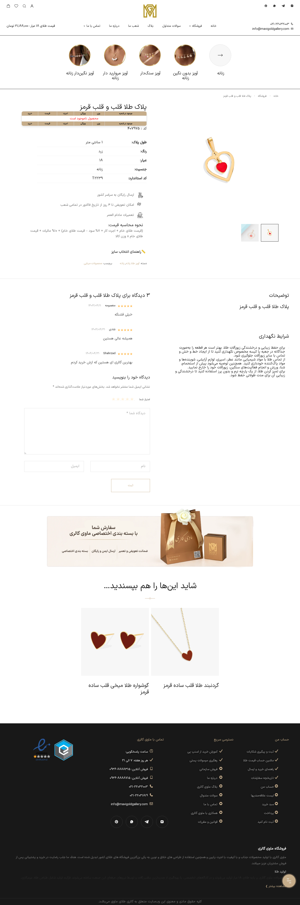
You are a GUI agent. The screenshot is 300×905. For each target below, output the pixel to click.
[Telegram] (283, 5)
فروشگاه (197, 26)
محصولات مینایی (93, 263)
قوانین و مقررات (208, 822)
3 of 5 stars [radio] (123, 399)
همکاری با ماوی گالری (205, 813)
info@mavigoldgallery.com (270, 29)
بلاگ (151, 26)
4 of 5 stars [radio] (118, 399)
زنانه (122, 263)
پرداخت (269, 813)
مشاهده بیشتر (277, 886)
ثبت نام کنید (266, 822)
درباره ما (114, 26)
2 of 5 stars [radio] (128, 399)
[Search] (24, 6)
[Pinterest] (265, 5)
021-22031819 (140, 795)
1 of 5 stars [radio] (132, 399)
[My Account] (32, 6)
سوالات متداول (171, 26)
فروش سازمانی (209, 769)
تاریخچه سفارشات (263, 778)
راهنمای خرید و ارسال (261, 769)
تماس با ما (93, 26)
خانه (213, 26)
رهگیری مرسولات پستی (204, 760)
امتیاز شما (144, 399)
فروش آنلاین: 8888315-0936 (130, 769)
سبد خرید (268, 804)
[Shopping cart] (8, 6)
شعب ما (133, 26)
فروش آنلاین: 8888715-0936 (130, 778)
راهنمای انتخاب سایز (126, 251)
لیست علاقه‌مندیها (262, 795)
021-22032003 (279, 24)
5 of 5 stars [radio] (114, 399)
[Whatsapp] (274, 5)
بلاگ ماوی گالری (208, 787)
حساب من (267, 787)
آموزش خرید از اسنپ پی (203, 751)
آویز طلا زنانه (132, 263)
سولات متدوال (209, 795)
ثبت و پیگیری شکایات (261, 751)
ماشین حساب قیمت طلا (259, 760)
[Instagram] (292, 5)
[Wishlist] (16, 6)
